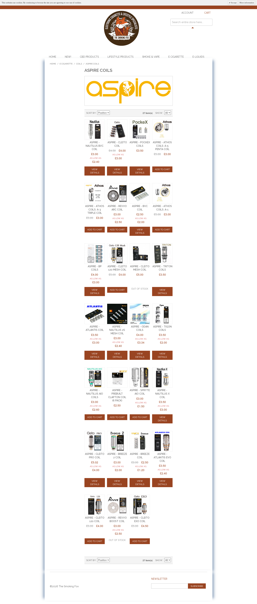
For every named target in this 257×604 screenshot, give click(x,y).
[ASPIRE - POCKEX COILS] (140, 129)
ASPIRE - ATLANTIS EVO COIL (162, 457)
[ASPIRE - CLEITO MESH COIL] (140, 253)
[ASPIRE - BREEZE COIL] (140, 441)
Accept (234, 3)
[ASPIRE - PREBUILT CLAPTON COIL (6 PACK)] (117, 377)
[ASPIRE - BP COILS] (94, 253)
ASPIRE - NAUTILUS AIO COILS (94, 393)
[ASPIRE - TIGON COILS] (162, 314)
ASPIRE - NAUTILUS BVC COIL (94, 146)
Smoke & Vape (151, 56)
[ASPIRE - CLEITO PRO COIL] (94, 441)
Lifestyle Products (120, 56)
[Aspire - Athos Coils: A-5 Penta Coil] (162, 129)
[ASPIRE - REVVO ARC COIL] (117, 193)
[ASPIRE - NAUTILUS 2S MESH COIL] (117, 314)
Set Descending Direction (113, 113)
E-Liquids (198, 56)
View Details (94, 171)
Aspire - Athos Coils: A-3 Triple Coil (94, 209)
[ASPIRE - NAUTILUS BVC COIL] (94, 129)
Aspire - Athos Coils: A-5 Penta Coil (162, 146)
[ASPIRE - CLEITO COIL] (117, 129)
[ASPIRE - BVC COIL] (140, 193)
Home (52, 56)
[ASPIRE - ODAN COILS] (140, 314)
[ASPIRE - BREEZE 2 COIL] (117, 441)
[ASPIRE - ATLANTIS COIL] (94, 314)
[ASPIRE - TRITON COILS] (162, 253)
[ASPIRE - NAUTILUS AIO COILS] (94, 377)
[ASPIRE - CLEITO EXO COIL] (140, 505)
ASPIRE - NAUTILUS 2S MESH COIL (117, 330)
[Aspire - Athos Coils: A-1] (162, 193)
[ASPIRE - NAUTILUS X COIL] (162, 377)
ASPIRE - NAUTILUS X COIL (162, 393)
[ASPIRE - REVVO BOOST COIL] (117, 505)
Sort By (91, 113)
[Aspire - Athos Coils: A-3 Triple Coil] (94, 193)
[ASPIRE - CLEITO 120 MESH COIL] (117, 253)
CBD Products (89, 56)
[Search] (208, 22)
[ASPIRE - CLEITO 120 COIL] (94, 505)
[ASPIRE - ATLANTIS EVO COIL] (162, 441)
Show (158, 113)
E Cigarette (176, 56)
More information (247, 3)
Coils (79, 64)
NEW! (68, 56)
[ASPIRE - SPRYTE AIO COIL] (140, 377)
